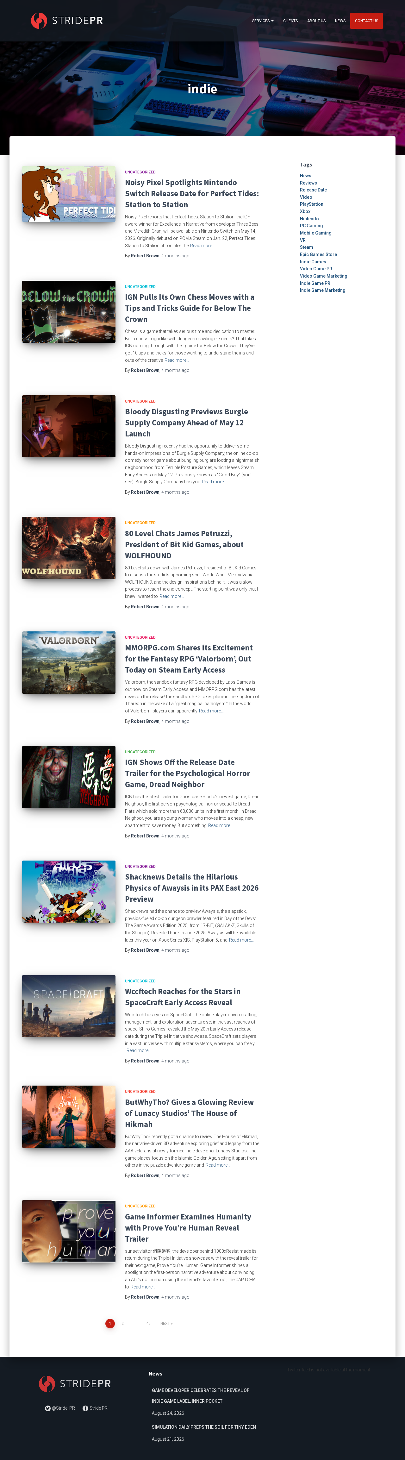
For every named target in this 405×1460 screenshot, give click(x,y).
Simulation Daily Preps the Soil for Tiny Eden (204, 1427)
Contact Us (366, 21)
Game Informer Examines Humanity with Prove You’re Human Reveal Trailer (188, 1228)
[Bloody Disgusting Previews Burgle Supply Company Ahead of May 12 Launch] (68, 426)
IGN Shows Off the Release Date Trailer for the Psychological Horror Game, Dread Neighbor (187, 773)
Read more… (202, 245)
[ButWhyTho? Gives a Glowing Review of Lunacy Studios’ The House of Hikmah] (68, 1117)
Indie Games (313, 261)
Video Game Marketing (323, 276)
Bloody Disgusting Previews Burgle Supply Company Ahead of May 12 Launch (186, 422)
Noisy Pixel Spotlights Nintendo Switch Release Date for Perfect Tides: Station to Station (192, 193)
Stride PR (98, 1408)
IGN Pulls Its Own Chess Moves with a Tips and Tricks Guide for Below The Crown (189, 308)
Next (165, 1323)
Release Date (313, 189)
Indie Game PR (315, 283)
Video (306, 197)
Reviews (308, 182)
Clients (290, 21)
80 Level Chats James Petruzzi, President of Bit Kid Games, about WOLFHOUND (184, 544)
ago (175, 255)
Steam (306, 247)
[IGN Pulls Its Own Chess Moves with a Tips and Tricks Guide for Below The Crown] (68, 312)
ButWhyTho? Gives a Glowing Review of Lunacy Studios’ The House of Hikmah (189, 1113)
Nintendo (309, 218)
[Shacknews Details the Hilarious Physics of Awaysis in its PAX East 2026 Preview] (68, 892)
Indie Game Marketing (323, 290)
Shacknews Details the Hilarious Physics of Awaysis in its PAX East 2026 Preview (192, 888)
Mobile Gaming (316, 232)
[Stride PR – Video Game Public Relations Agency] (68, 20)
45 (148, 1323)
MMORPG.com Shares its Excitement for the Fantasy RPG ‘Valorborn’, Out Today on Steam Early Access (189, 658)
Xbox (305, 211)
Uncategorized (140, 172)
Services (261, 21)
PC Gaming (311, 225)
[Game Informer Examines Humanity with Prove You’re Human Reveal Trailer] (68, 1231)
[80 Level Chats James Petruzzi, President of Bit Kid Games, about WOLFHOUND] (68, 548)
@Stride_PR (63, 1408)
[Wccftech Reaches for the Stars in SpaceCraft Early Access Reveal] (68, 1006)
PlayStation (311, 204)
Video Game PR (316, 268)
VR (303, 240)
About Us (316, 21)
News (340, 21)
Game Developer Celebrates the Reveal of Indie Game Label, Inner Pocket (200, 1396)
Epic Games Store (318, 254)
